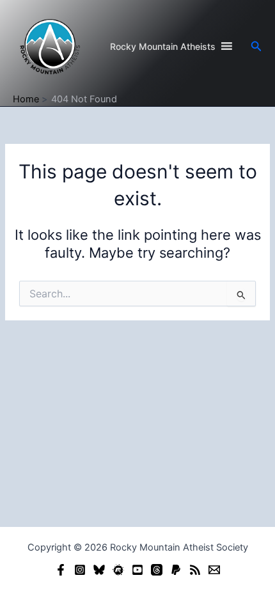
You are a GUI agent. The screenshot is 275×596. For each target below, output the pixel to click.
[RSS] (195, 570)
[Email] (214, 570)
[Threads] (156, 570)
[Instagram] (80, 570)
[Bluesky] (99, 570)
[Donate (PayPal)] (176, 570)
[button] (256, 46)
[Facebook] (61, 570)
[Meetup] (118, 570)
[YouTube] (137, 570)
